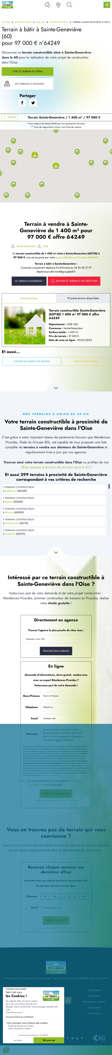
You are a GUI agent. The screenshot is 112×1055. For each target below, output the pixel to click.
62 (64, 896)
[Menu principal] (107, 5)
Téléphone (31, 707)
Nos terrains (94, 996)
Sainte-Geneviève (59, 22)
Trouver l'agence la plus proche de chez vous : (56, 630)
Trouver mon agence (56, 651)
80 (84, 896)
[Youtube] (77, 1038)
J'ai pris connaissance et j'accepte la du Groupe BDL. (54, 783)
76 (74, 896)
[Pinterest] (82, 1038)
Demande (32, 734)
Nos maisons (94, 990)
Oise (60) (40, 22)
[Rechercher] (69, 5)
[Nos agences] (58, 5)
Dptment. (32, 896)
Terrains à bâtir (23, 22)
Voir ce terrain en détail (28, 71)
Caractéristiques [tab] (29, 298)
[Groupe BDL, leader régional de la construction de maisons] (99, 1038)
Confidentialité (61, 800)
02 (45, 896)
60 (55, 896)
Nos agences (94, 1013)
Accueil (6, 22)
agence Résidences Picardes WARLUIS (77, 257)
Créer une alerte (56, 920)
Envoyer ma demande (56, 793)
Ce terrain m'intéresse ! (29, 281)
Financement (94, 1007)
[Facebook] (68, 1038)
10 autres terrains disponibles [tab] (83, 298)
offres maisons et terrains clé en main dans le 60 (55, 467)
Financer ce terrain (86, 361)
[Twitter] (72, 1038)
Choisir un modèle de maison (32, 361)
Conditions (73, 800)
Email (34, 718)
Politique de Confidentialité (50, 775)
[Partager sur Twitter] (33, 103)
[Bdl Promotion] (68, 1000)
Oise (45, 246)
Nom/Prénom (31, 696)
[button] (28, 195)
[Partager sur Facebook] (22, 103)
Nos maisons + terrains (94, 1001)
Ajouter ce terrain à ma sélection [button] (76, 281)
